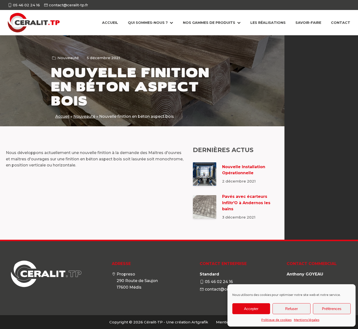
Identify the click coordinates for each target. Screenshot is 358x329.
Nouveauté (68, 57)
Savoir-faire (308, 22)
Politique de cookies (276, 320)
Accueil (110, 22)
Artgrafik (199, 322)
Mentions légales (306, 320)
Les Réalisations (268, 22)
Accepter (251, 309)
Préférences (331, 309)
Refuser (291, 309)
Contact (340, 22)
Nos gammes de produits (209, 22)
